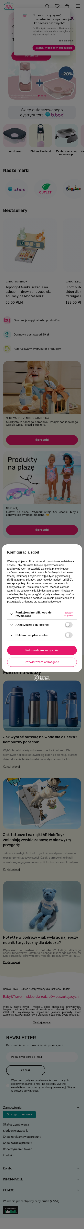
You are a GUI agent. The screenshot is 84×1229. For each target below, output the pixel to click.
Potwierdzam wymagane (42, 662)
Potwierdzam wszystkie (42, 650)
